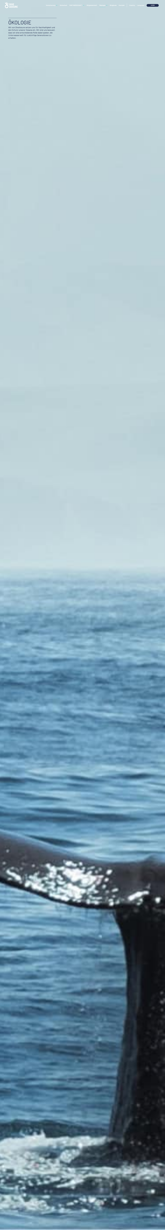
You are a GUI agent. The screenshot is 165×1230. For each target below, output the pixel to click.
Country (132, 5)
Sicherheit (63, 5)
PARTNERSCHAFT (75, 5)
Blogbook (113, 5)
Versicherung (50, 5)
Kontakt (122, 5)
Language (140, 5)
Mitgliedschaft (92, 5)
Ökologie (102, 5)
